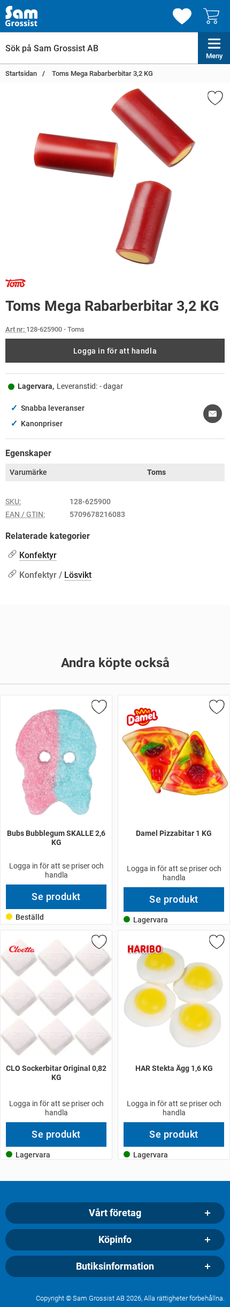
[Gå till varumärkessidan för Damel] (142, 716)
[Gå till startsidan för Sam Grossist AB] (21, 16)
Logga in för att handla (115, 351)
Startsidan (21, 73)
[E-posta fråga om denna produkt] (212, 413)
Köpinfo (115, 1239)
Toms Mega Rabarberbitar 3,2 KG (101, 73)
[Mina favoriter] (182, 16)
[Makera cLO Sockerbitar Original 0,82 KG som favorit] (98, 944)
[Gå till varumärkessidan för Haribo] (145, 949)
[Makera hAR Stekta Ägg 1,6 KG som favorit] (216, 944)
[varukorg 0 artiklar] (214, 16)
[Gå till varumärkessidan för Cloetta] (22, 949)
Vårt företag (115, 1213)
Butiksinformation (115, 1266)
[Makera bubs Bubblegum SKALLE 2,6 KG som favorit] (98, 709)
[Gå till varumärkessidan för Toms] (15, 285)
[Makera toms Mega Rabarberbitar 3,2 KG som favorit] (214, 100)
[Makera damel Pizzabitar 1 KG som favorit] (216, 709)
